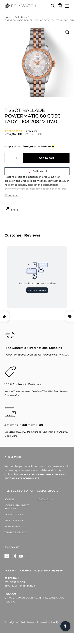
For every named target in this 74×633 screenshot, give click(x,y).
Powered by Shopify (48, 622)
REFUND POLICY (13, 514)
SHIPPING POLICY (14, 526)
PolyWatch (30, 622)
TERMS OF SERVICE (15, 532)
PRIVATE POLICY (13, 520)
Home (7, 17)
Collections (21, 17)
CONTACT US (44, 499)
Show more (11, 195)
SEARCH (9, 499)
